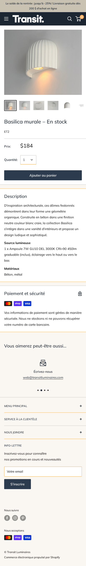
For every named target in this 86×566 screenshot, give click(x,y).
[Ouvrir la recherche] (69, 19)
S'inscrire (17, 484)
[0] (78, 18)
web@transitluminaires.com (43, 377)
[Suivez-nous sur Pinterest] (23, 518)
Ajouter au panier (43, 175)
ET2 (6, 132)
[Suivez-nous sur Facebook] (7, 518)
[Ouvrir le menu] (6, 18)
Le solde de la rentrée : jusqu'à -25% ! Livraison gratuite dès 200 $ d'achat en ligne (43, 6)
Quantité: (11, 160)
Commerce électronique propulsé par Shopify (32, 557)
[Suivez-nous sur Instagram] (15, 518)
